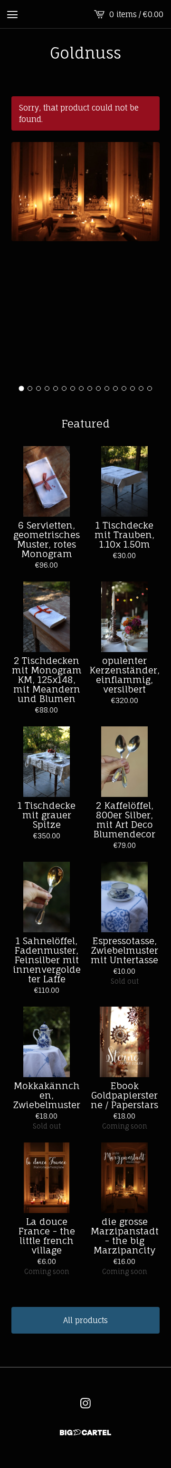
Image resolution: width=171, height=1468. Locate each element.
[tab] (21, 388)
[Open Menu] (12, 14)
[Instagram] (85, 1403)
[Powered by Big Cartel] (85, 1432)
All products (85, 1320)
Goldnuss (85, 53)
